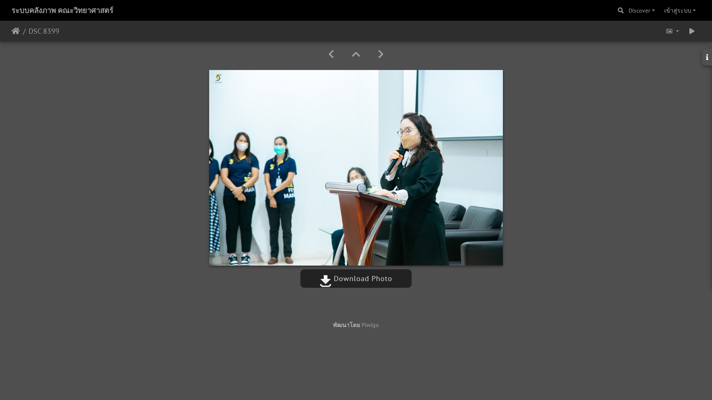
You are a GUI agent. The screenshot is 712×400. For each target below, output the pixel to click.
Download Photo (362, 278)
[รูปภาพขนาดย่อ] (356, 54)
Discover (639, 10)
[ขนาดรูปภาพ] (672, 31)
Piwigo (370, 325)
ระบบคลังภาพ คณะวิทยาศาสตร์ (62, 10)
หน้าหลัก (15, 31)
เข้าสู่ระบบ (677, 10)
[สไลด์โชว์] (692, 31)
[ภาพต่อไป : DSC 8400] (381, 54)
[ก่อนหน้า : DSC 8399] (331, 54)
